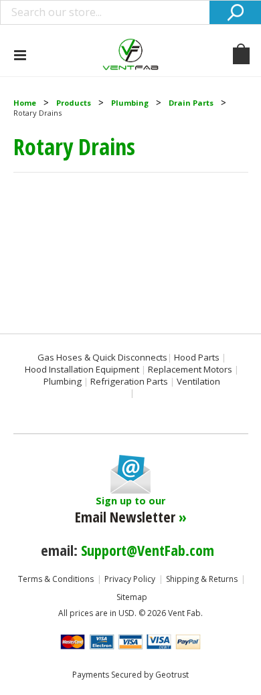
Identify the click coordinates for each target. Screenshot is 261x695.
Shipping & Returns (202, 579)
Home (24, 103)
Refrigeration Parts (129, 381)
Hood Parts (197, 357)
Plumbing (130, 103)
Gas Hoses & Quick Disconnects (102, 357)
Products (73, 103)
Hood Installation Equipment (82, 369)
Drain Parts (191, 103)
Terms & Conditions (56, 579)
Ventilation (198, 381)
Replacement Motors (190, 369)
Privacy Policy (129, 579)
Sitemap (131, 597)
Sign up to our (131, 510)
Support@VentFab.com (147, 550)
